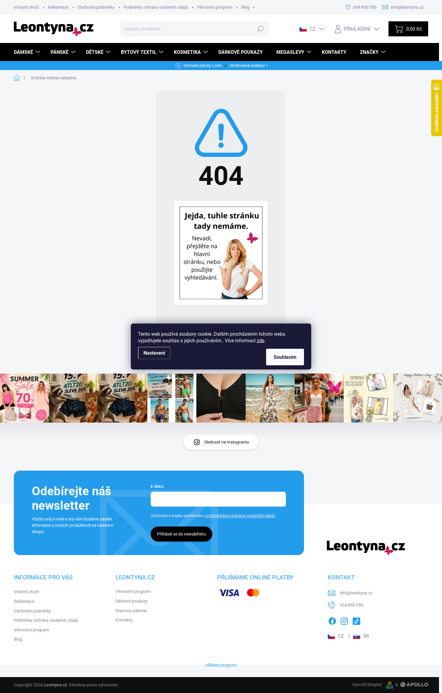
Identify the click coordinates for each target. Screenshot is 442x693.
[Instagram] (344, 620)
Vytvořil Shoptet (367, 684)
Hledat (260, 28)
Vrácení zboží (26, 7)
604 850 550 (351, 605)
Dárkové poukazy (131, 601)
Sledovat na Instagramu (226, 442)
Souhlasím (285, 357)
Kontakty (124, 620)
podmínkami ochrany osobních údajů (240, 515)
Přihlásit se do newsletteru (181, 534)
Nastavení (154, 353)
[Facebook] (332, 620)
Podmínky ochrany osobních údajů (156, 7)
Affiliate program (221, 665)
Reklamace (58, 7)
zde (260, 340)
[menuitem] (27, 52)
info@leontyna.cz (356, 593)
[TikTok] (356, 620)
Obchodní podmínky (96, 7)
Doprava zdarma (131, 610)
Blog (245, 7)
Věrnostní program (214, 7)
